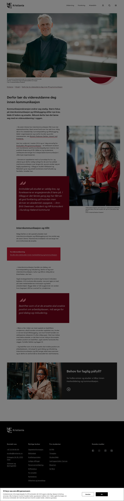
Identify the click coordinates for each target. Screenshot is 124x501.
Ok (102, 494)
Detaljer (87, 494)
